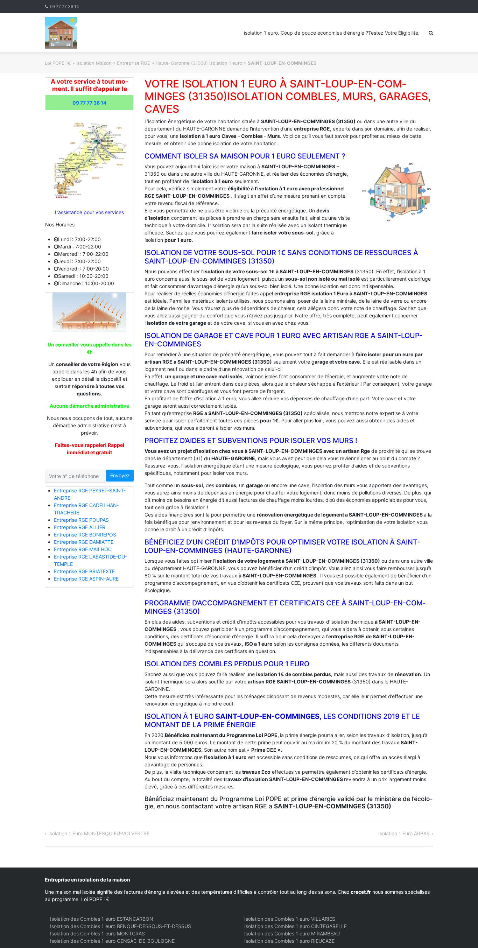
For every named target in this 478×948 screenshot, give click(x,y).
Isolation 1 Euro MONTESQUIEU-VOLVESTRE (98, 833)
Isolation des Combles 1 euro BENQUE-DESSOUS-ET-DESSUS (120, 926)
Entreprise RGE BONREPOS (85, 535)
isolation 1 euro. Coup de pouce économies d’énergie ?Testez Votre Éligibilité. (332, 33)
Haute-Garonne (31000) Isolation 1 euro (198, 63)
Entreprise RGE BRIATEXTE (84, 571)
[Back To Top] (460, 931)
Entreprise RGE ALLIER (79, 527)
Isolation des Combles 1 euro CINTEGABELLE (295, 926)
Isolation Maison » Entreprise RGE (113, 63)
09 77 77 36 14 (64, 6)
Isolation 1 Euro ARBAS (404, 833)
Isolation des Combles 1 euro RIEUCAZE (289, 941)
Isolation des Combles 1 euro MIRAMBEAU (292, 933)
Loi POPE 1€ (58, 63)
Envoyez (120, 475)
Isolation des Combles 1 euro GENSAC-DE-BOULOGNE (112, 941)
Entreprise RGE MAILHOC (83, 549)
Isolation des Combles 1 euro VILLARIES (289, 919)
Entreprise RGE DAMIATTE (83, 542)
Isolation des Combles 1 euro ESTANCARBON (101, 919)
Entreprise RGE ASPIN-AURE (86, 579)
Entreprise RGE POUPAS (81, 520)
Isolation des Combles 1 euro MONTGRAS (97, 933)
